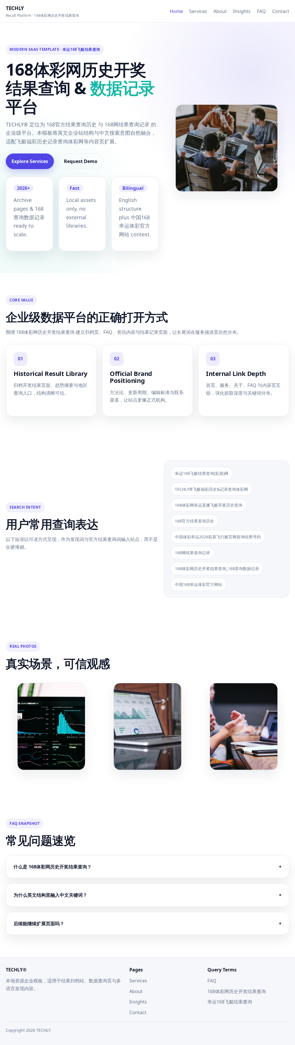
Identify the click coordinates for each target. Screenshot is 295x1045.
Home (176, 11)
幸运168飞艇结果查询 (229, 1002)
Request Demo (80, 161)
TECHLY (42, 11)
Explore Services (30, 161)
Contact (280, 11)
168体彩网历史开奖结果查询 (236, 991)
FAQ (261, 11)
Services (198, 11)
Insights (242, 11)
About (220, 11)
